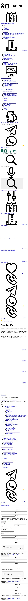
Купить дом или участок (9, 80)
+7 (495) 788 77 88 (5, 122)
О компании (4, 100)
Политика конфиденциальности (8, 400)
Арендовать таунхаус (8, 35)
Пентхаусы (6, 56)
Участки (5, 28)
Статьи (5, 108)
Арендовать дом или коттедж (10, 83)
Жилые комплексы (8, 64)
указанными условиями (6, 520)
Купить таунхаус (7, 58)
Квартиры (5, 30)
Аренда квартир (7, 60)
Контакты (5, 109)
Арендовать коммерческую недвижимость (13, 33)
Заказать (3, 522)
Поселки (5, 32)
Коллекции (6, 38)
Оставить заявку (5, 147)
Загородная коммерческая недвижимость (11, 238)
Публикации (6, 106)
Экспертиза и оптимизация (10, 95)
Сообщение (18, 515)
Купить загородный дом (9, 55)
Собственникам (7, 105)
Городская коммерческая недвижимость (14, 249)
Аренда (5, 26)
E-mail (16, 512)
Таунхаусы (6, 29)
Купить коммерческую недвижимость (12, 34)
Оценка (5, 98)
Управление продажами (9, 96)
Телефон (17, 510)
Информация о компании (9, 103)
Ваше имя (17, 507)
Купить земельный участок (10, 63)
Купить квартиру (7, 85)
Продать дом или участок (9, 81)
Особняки (5, 62)
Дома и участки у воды (9, 37)
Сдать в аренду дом (8, 84)
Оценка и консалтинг (8, 91)
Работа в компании (8, 104)
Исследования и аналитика (10, 93)
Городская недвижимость (9, 421)
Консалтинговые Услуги (7, 89)
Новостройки (6, 54)
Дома (4, 25)
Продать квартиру (7, 86)
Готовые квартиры (8, 59)
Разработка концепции (9, 94)
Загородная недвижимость (7, 23)
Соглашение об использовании (8, 398)
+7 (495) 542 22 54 (14, 122)
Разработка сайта (5, 505)
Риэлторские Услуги (6, 78)
